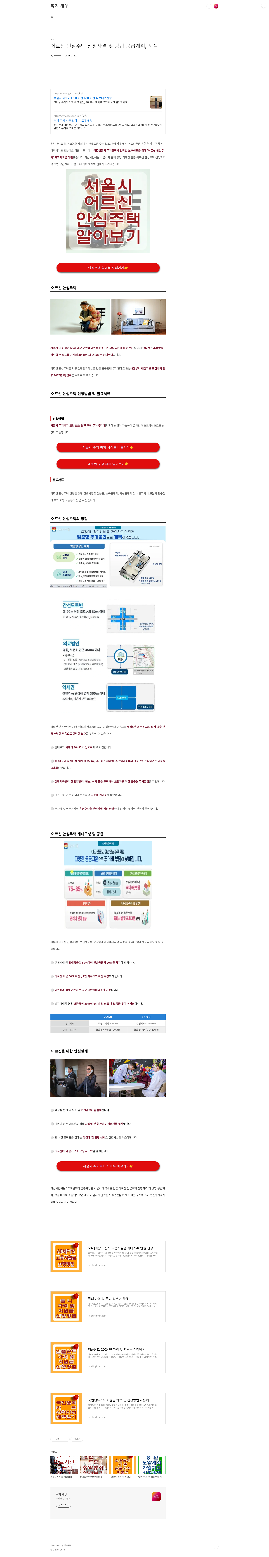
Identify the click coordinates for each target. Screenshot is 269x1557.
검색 (209, 6)
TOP (216, 1546)
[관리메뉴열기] (263, 5)
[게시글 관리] (66, 1439)
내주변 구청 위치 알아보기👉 (108, 464)
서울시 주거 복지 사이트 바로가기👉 (108, 447)
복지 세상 (59, 6)
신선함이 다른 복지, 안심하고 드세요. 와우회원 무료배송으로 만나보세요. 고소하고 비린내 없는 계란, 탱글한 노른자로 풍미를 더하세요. (108, 126)
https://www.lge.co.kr (65, 93)
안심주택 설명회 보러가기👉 (108, 267)
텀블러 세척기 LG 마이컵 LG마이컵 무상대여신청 (83, 98)
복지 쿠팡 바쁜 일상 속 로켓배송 (73, 120)
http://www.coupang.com (67, 116)
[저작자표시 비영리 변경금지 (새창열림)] (87, 1439)
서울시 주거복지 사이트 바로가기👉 (108, 1166)
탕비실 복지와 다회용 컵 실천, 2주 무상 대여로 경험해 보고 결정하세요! (91, 102)
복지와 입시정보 (63, 1498)
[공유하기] (62, 1439)
